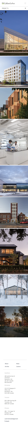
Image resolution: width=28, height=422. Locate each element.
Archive (7, 366)
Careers (18, 366)
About (6, 363)
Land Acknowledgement (11, 419)
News (17, 363)
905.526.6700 (8, 382)
